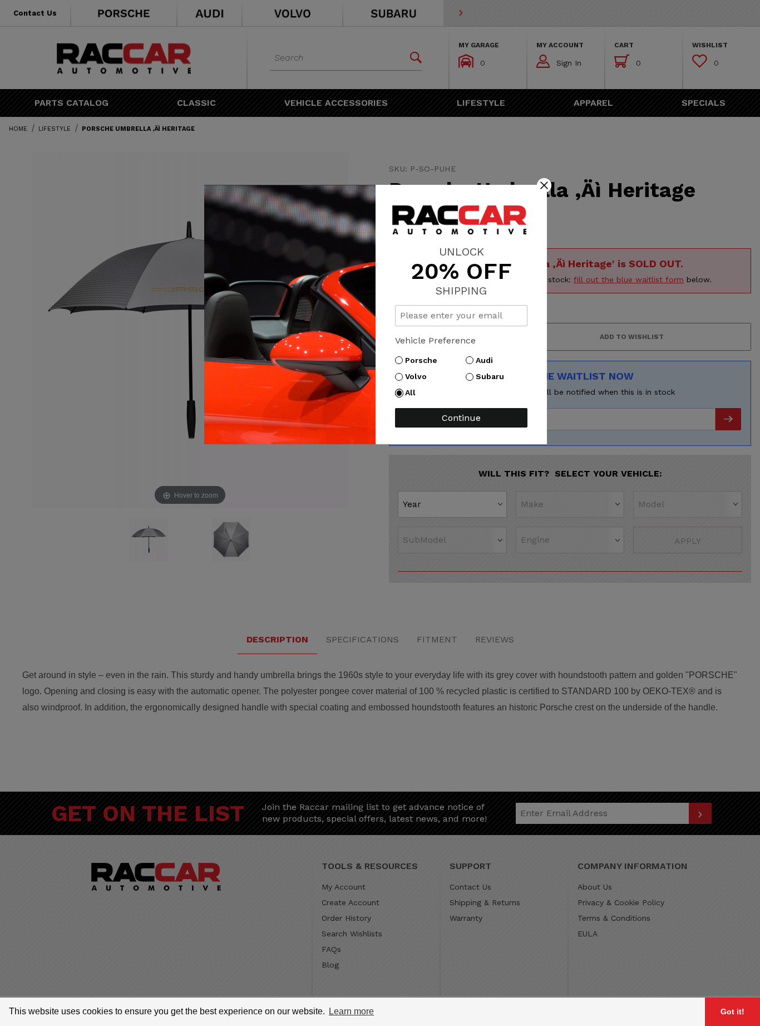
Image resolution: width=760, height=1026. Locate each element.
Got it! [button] (732, 1011)
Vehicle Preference (435, 340)
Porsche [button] (424, 360)
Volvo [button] (419, 376)
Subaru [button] (492, 376)
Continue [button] (461, 418)
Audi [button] (487, 360)
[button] (544, 184)
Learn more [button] (351, 1011)
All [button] (413, 392)
